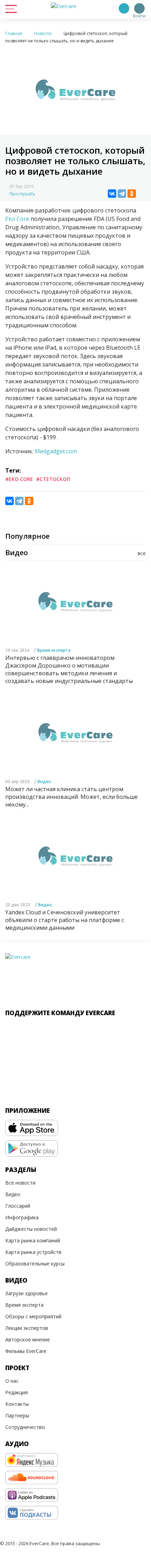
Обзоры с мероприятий (33, 1316)
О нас (12, 1380)
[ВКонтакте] (112, 193)
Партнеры (17, 1415)
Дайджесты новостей (31, 1229)
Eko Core (17, 219)
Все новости (20, 1182)
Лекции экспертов (26, 1328)
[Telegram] (122, 193)
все (142, 553)
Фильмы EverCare (25, 1351)
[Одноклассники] (131, 193)
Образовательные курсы (35, 1263)
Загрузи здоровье (26, 1293)
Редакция (16, 1392)
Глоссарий (17, 1205)
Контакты (17, 1404)
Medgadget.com (56, 451)
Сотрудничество (25, 1427)
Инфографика (22, 1217)
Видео (44, 781)
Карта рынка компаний (32, 1240)
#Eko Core (19, 479)
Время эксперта (54, 650)
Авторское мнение (27, 1339)
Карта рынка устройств (33, 1252)
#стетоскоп (53, 479)
